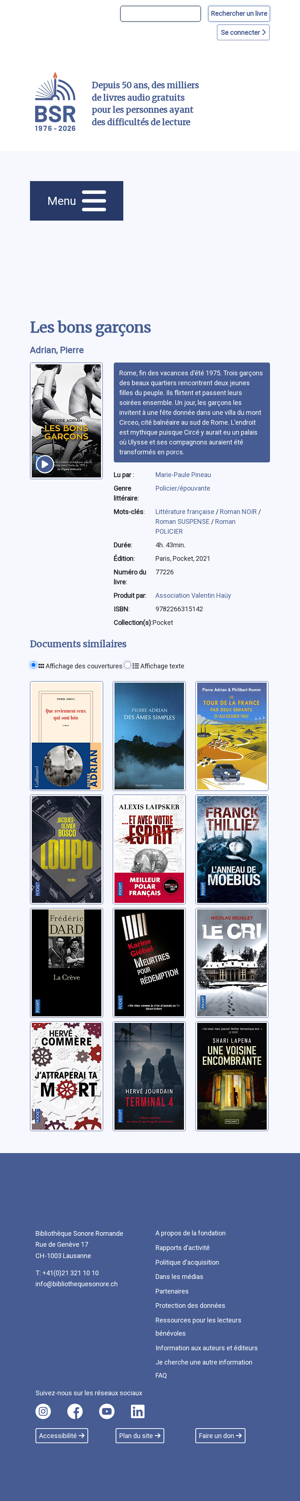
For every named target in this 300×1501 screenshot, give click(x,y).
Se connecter (241, 32)
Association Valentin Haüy (193, 595)
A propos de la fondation (190, 1233)
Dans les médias (179, 1276)
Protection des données (190, 1305)
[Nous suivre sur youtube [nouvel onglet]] (107, 1411)
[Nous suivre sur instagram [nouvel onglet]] (43, 1411)
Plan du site (136, 1436)
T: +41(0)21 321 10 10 (67, 1273)
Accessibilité (58, 1436)
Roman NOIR (239, 511)
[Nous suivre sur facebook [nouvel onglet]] (75, 1411)
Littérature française (185, 511)
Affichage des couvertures (83, 666)
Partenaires (172, 1291)
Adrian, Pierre (57, 350)
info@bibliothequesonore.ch (76, 1284)
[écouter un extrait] (45, 464)
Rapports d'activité (182, 1248)
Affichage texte (161, 666)
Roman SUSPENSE (183, 521)
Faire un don (216, 1436)
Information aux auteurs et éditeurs (206, 1348)
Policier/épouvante (182, 488)
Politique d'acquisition (187, 1262)
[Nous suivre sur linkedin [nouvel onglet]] (138, 1411)
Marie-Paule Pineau (183, 475)
